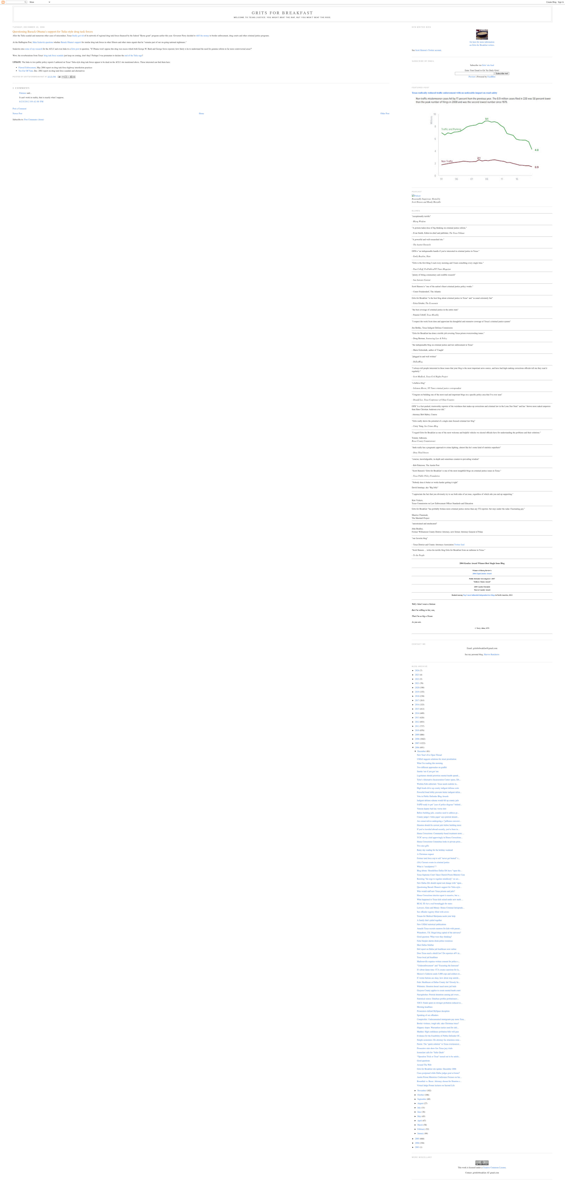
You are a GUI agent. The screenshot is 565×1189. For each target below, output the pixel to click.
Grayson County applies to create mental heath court (439, 990)
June (419, 1111)
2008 (417, 738)
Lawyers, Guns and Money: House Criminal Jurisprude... (441, 907)
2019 (417, 691)
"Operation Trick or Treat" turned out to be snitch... (438, 1056)
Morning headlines (424, 1006)
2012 (417, 721)
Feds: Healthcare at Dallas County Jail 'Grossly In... (438, 982)
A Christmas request (425, 854)
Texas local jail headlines (427, 957)
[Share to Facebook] (71, 76)
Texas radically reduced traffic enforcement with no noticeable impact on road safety (454, 92)
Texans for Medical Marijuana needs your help (436, 916)
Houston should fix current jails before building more (439, 825)
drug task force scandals (54, 55)
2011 (417, 726)
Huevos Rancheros (491, 654)
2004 (417, 1142)
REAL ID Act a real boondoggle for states (434, 903)
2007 (417, 743)
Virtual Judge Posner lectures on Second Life (436, 1085)
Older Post (384, 113)
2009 (417, 734)
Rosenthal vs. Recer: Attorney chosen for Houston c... (439, 1081)
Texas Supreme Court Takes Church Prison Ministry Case (441, 874)
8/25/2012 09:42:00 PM (31, 101)
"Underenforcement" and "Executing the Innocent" (438, 965)
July (419, 1107)
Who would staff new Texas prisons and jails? (436, 891)
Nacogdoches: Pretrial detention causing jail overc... (438, 994)
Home (201, 113)
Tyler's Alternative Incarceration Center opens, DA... (439, 779)
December (421, 751)
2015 (417, 708)
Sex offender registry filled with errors (433, 911)
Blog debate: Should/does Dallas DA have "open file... (439, 870)
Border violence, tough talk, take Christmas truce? (438, 1023)
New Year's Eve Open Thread (429, 754)
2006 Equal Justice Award (482, 573)
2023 (417, 674)
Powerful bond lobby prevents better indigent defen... (439, 792)
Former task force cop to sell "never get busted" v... (438, 858)
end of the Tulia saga (133, 55)
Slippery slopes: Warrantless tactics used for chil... (438, 1027)
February (421, 1129)
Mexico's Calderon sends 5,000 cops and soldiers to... (439, 973)
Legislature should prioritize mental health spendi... (438, 775)
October (421, 1094)
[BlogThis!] (65, 76)
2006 (417, 747)
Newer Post (17, 113)
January (420, 1133)
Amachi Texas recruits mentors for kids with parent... (439, 928)
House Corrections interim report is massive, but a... (439, 895)
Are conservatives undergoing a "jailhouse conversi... (439, 821)
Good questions (423, 1060)
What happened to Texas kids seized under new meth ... (440, 899)
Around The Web (424, 1064)
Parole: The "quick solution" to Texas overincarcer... (439, 1044)
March (420, 1124)
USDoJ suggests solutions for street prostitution (436, 759)
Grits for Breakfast (282, 12)
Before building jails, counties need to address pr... (438, 812)
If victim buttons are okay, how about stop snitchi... (438, 977)
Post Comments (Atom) (34, 119)
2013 (417, 717)
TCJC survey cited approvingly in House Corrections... (440, 837)
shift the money (202, 35)
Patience (22, 93)
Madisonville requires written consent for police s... (438, 961)
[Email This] (63, 76)
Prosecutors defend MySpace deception (433, 1011)
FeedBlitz (491, 76)
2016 (417, 704)
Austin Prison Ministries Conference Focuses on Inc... (439, 1077)
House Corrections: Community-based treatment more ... (440, 833)
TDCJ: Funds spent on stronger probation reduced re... (439, 1002)
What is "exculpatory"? (426, 866)
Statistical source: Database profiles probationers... (438, 998)
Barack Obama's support (71, 42)
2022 (417, 679)
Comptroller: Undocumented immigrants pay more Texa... (441, 1019)
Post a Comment (19, 108)
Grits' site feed (488, 65)
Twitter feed (459, 544)
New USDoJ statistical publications (431, 924)
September (422, 1099)
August (420, 1103)
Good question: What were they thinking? (434, 936)
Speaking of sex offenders (427, 1015)
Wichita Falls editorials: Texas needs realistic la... (437, 783)
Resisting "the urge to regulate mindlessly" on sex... (438, 878)
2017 (417, 700)
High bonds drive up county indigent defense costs (438, 788)
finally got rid (78, 35)
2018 (417, 696)
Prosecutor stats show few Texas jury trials (434, 1048)
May (419, 1116)
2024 (417, 670)
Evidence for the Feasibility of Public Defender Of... (439, 1035)
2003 (417, 1147)
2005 (417, 1138)
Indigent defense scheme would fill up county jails (438, 800)
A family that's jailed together (429, 920)
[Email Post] (59, 76)
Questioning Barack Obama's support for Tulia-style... (439, 887)
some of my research (33, 48)
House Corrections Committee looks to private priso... (439, 841)
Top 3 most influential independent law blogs (479, 595)
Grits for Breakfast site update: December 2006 (436, 1068)
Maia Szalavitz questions (43, 42)
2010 (417, 730)
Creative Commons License (494, 1167)
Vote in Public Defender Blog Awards (432, 796)
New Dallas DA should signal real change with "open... (440, 883)
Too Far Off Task (26, 70)
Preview (472, 76)
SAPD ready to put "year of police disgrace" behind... (439, 804)
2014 (417, 713)
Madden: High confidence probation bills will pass (438, 1031)
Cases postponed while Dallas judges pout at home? (438, 1073)
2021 (417, 683)
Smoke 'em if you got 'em (427, 771)
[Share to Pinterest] (74, 76)
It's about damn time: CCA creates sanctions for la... (438, 969)
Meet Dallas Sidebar (425, 944)
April (419, 1120)
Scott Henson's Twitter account (428, 50)
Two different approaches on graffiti (432, 767)
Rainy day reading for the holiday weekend (435, 850)
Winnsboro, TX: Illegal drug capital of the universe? (439, 932)
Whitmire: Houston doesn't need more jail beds (436, 986)
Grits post (75, 48)
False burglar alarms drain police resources (435, 940)
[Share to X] (68, 76)
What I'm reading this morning (430, 763)
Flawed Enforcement (27, 67)
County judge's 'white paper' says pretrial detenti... (438, 816)
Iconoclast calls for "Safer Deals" (430, 1052)
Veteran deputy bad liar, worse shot (431, 808)
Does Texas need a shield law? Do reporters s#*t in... (439, 953)
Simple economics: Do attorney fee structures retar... (439, 1039)
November (422, 1090)
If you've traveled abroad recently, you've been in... (438, 829)
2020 (417, 687)
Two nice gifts (423, 845)
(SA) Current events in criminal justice (433, 862)
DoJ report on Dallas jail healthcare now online (436, 949)
